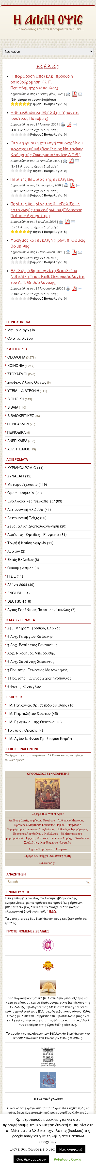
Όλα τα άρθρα (20, 338)
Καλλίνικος (51, 833)
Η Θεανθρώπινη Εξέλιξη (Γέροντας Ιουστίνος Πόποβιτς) (45, 115)
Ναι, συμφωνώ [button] (70, 1149)
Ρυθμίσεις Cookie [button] (67, 1159)
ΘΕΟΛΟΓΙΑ (16, 357)
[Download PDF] (74, 94)
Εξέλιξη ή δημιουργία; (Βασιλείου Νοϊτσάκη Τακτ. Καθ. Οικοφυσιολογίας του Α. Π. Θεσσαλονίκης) (48, 276)
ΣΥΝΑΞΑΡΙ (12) (19, 475)
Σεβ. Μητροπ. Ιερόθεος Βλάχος (34, 627)
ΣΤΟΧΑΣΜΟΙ (17, 373)
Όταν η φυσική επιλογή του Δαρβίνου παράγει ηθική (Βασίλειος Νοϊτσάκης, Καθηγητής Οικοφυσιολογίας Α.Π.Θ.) (47, 148)
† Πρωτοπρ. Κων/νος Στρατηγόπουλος (39, 678)
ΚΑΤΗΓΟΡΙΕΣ (17, 349)
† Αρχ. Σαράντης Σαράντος (30, 661)
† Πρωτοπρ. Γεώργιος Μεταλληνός (37, 669)
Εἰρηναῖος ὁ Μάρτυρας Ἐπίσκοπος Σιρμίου (39, 825)
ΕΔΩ (52, 911)
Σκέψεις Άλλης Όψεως (26, 382)
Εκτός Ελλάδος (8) (23, 559)
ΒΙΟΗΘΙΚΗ (15, 398)
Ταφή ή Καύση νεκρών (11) (30, 542)
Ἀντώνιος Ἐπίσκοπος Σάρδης (54, 838)
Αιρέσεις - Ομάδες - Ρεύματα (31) (37, 534)
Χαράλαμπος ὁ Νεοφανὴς (55, 842)
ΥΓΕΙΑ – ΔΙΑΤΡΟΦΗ (23, 390)
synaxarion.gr (47, 863)
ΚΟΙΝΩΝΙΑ (15, 365)
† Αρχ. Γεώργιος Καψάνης (30, 636)
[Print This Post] (68, 94)
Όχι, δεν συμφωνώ (31, 1159)
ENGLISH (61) (18, 592)
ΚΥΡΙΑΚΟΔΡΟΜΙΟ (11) (25, 467)
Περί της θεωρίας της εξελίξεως (42, 179)
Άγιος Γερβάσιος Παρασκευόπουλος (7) (41, 609)
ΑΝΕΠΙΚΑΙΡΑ (17, 440)
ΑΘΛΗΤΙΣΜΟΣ (18, 448)
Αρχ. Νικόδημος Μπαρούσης (31, 653)
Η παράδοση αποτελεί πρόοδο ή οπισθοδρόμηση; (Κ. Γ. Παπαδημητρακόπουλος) (42, 82)
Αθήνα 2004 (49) (20, 584)
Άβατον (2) (16, 551)
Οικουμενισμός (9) (23, 567)
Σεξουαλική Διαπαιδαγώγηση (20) (36, 526)
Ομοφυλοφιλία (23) (24, 492)
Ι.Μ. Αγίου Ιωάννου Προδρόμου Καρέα (39, 738)
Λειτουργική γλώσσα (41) (29, 509)
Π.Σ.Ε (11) (15, 576)
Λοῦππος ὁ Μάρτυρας (71, 820)
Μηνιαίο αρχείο (21, 329)
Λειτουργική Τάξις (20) (27, 517)
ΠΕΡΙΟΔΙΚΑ (16, 432)
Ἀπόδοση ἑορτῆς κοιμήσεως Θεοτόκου (32, 820)
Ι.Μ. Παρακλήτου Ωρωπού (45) (32, 713)
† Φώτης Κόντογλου (24, 686)
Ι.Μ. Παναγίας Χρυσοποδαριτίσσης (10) (41, 705)
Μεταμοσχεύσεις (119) (27, 484)
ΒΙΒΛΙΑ (12, 407)
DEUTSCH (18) (19, 601)
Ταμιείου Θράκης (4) (25, 730)
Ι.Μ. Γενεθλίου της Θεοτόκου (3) (34, 721)
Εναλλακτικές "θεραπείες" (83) (34, 501)
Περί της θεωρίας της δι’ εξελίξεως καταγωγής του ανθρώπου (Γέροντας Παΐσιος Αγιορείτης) (46, 209)
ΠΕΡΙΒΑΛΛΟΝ (18, 423)
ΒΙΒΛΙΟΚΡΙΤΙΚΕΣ (20, 415)
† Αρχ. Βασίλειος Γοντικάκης (32, 644)
